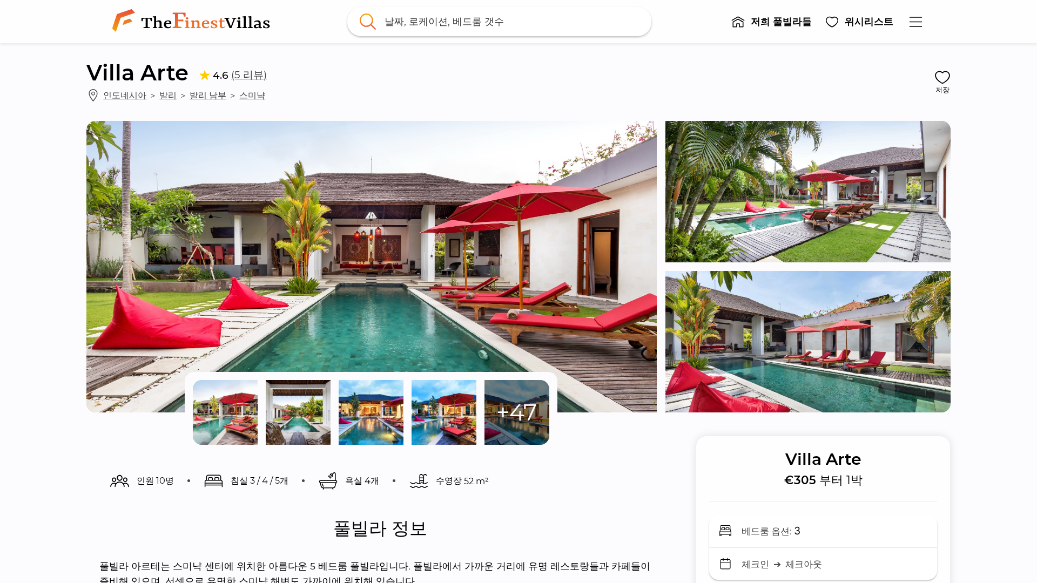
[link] (193, 21)
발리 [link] (168, 95)
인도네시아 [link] (124, 95)
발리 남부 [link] (208, 95)
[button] (771, 21)
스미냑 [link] (252, 95)
